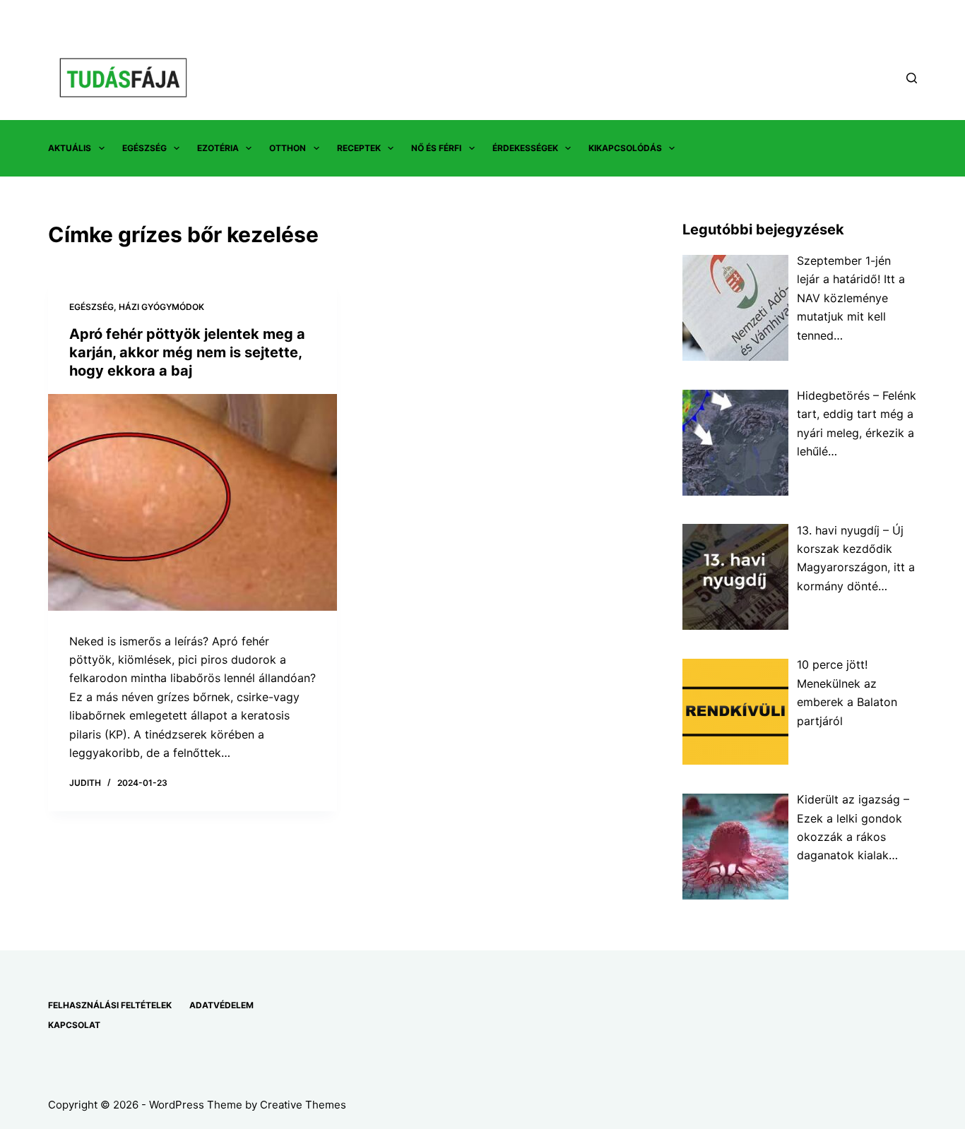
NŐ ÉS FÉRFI (436, 148)
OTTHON (287, 148)
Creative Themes (303, 1104)
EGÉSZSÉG (144, 148)
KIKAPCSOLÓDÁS (625, 148)
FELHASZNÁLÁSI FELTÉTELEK (110, 1005)
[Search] (911, 78)
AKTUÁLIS (69, 148)
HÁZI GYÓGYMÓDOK (161, 306)
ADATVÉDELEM (221, 1005)
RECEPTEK (359, 148)
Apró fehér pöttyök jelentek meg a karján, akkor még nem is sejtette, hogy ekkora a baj (187, 352)
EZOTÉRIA (218, 148)
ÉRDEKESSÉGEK (525, 148)
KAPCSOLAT (74, 1025)
